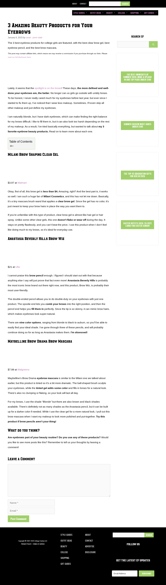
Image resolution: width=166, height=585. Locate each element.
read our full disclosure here (19, 57)
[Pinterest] (151, 3)
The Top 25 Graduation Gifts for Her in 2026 (137, 175)
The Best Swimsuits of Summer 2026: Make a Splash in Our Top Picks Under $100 (137, 77)
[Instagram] (145, 3)
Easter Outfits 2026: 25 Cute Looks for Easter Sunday (137, 224)
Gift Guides (149, 12)
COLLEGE (64, 552)
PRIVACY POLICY (26, 544)
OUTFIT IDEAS (66, 540)
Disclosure (90, 552)
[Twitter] (139, 3)
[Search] (125, 3)
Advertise (89, 546)
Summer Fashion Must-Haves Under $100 (137, 125)
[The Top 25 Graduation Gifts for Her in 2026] (137, 193)
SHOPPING (65, 557)
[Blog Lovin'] (157, 3)
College (121, 12)
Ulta (17, 267)
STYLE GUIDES (66, 534)
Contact (83, 3)
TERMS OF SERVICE (39, 544)
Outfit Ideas (95, 12)
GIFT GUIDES (66, 563)
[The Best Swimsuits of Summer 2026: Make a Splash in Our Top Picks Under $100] (137, 94)
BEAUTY (64, 546)
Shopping (134, 12)
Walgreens (23, 369)
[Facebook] (133, 3)
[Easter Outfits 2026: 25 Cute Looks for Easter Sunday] (137, 242)
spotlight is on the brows (48, 88)
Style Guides (79, 12)
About (74, 3)
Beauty (109, 12)
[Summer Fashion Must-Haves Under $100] (137, 143)
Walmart (22, 182)
